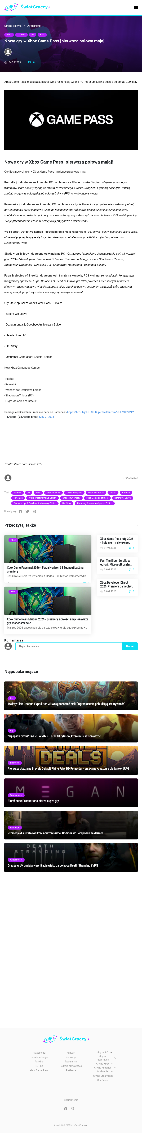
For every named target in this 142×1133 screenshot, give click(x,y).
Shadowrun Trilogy (71, 498)
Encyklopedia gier (39, 1057)
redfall (113, 493)
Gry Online (102, 1080)
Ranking (39, 1061)
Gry (11, 698)
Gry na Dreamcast (103, 1075)
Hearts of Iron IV (96, 493)
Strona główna (12, 25)
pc (33, 34)
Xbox (9, 34)
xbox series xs (53, 493)
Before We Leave (122, 498)
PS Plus (39, 1066)
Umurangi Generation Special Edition (94, 503)
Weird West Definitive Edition (42, 498)
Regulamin (71, 1061)
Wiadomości (16, 795)
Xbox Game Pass (39, 1070)
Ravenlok (18, 498)
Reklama (71, 1070)
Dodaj (130, 646)
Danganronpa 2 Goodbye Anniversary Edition (35, 503)
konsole (21, 34)
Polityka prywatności (71, 1066)
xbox (42, 34)
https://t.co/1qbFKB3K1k (82, 412)
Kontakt (71, 1052)
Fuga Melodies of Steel (97, 498)
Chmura (126, 493)
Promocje (14, 763)
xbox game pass (74, 493)
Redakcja (71, 1057)
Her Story (66, 503)
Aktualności (34, 25)
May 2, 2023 (46, 417)
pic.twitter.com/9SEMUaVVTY (116, 412)
